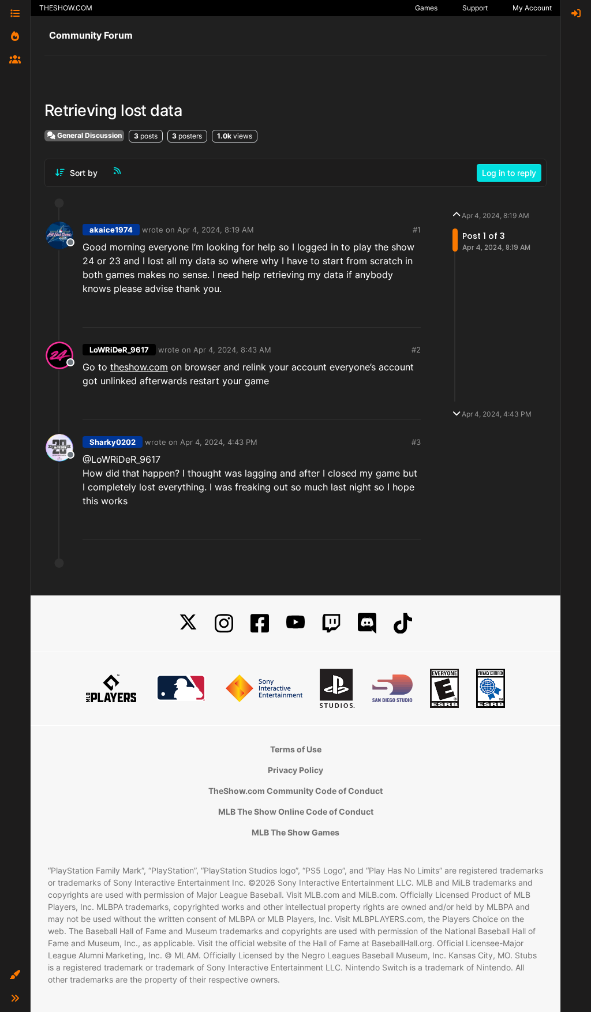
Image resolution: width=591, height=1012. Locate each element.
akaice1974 (111, 229)
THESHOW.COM (65, 7)
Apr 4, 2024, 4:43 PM (218, 442)
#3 (416, 442)
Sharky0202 (112, 442)
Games (426, 7)
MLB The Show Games (295, 832)
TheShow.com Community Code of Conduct (295, 791)
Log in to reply (509, 173)
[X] (188, 623)
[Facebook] (259, 623)
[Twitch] (331, 623)
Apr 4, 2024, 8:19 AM (215, 229)
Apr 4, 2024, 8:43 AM (232, 349)
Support (475, 7)
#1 (417, 229)
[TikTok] (403, 623)
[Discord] (367, 623)
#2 (416, 349)
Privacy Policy (295, 770)
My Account (532, 7)
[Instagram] (224, 623)
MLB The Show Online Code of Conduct (295, 811)
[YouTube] (295, 623)
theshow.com (139, 367)
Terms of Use (295, 749)
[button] (15, 975)
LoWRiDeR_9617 (119, 349)
